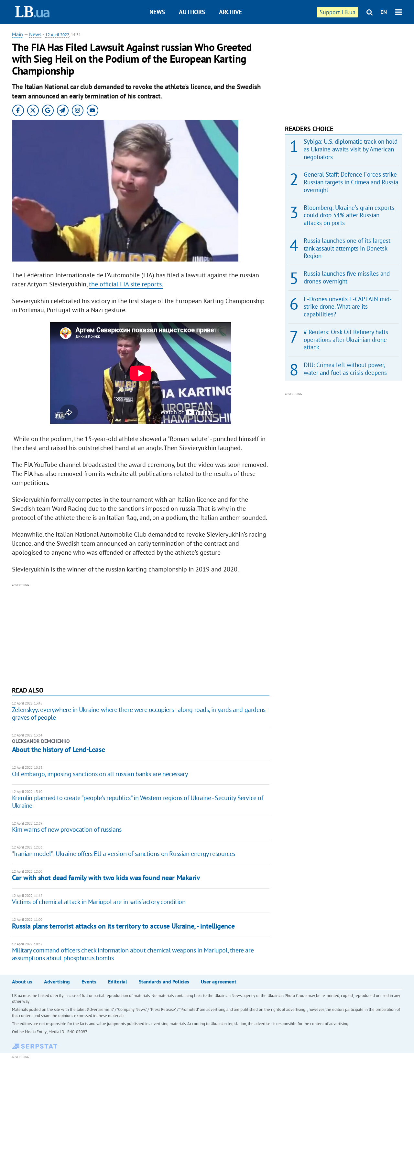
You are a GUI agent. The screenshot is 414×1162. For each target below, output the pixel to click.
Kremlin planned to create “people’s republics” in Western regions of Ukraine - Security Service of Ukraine (137, 802)
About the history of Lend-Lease (58, 749)
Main (17, 34)
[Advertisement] (140, 634)
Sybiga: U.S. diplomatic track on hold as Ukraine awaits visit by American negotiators (351, 149)
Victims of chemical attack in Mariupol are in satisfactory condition (99, 902)
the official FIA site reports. (126, 284)
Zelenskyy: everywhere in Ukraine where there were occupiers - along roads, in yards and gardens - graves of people (140, 713)
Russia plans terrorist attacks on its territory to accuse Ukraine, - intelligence (123, 926)
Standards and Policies (164, 981)
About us (22, 981)
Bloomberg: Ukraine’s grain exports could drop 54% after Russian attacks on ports (349, 215)
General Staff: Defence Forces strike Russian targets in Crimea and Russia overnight (351, 182)
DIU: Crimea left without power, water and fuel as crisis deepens (345, 368)
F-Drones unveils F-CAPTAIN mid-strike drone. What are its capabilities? (348, 306)
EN (383, 11)
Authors (192, 12)
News (157, 12)
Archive (230, 12)
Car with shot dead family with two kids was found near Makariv (106, 877)
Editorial (117, 981)
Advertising (57, 981)
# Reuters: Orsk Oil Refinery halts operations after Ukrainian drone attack (346, 339)
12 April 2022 (57, 34)
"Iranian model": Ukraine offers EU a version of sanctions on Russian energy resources (123, 853)
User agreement (218, 981)
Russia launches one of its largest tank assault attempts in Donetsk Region (347, 248)
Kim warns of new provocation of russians (67, 829)
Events (89, 981)
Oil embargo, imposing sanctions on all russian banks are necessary (100, 774)
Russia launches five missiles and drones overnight (347, 277)
